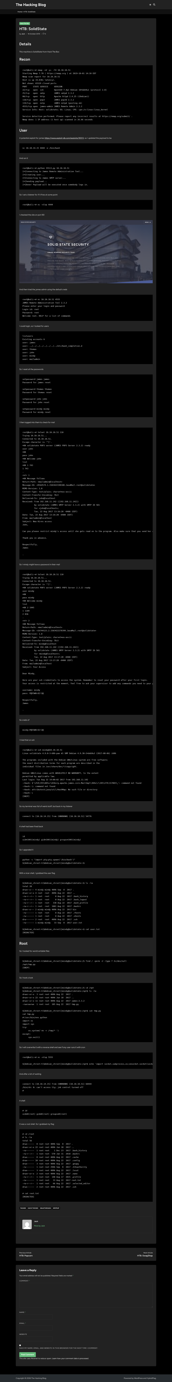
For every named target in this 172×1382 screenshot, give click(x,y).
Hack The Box (24, 23)
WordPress (138, 1378)
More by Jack (39, 1226)
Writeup (56, 1208)
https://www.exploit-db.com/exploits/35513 (64, 138)
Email (22, 1323)
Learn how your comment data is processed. (70, 1358)
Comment (24, 1281)
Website (23, 1334)
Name (22, 1312)
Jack (23, 34)
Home (20, 12)
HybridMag (151, 1378)
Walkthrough (45, 1208)
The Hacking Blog (31, 4)
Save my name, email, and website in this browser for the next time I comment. (58, 1348)
